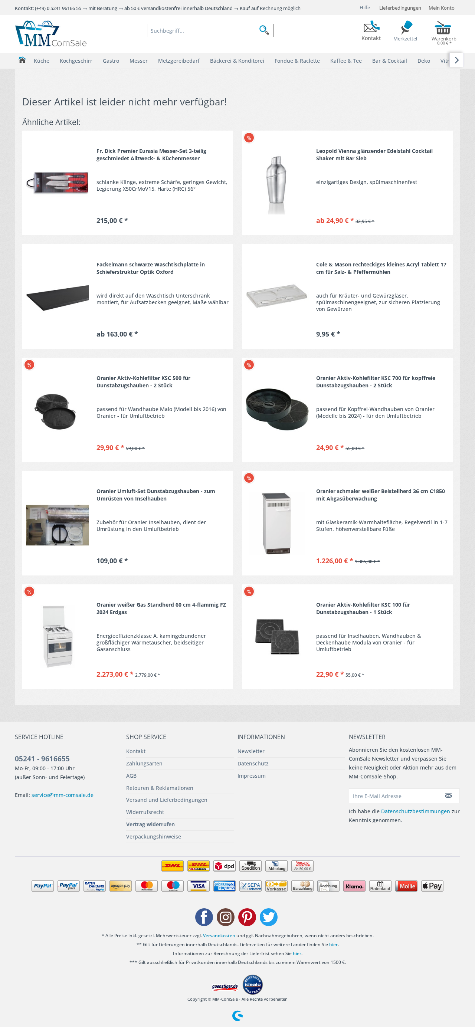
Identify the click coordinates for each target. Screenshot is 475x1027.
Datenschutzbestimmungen (415, 811)
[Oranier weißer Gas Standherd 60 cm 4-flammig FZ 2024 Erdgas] (57, 637)
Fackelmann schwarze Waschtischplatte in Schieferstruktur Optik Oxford (150, 268)
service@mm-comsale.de (63, 794)
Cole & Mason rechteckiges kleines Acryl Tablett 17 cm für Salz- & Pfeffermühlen (381, 268)
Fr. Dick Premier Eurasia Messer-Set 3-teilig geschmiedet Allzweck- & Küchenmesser (151, 154)
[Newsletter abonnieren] (449, 795)
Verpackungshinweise (153, 836)
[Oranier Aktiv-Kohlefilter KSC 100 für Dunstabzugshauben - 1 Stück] (277, 637)
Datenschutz (253, 763)
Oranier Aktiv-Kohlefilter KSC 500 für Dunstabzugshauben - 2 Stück (143, 381)
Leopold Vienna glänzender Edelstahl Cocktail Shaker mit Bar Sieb (374, 154)
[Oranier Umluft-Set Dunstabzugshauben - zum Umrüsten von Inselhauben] (57, 523)
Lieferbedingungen (400, 7)
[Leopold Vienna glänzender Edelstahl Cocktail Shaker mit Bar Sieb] (277, 183)
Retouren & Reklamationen (159, 787)
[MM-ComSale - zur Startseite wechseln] (51, 33)
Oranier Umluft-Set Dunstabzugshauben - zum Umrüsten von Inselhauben (155, 495)
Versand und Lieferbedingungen (166, 799)
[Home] (22, 60)
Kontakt (135, 751)
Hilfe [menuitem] (365, 7)
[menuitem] (210, 30)
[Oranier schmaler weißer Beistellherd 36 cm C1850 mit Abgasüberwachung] (277, 523)
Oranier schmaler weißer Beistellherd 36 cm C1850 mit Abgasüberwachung (380, 495)
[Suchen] (266, 30)
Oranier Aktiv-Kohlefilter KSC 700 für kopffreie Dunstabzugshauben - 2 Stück (375, 381)
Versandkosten (219, 935)
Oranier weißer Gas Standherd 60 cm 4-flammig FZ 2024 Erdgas (161, 608)
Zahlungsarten (144, 763)
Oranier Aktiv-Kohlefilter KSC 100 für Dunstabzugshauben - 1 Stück (363, 608)
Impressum (252, 775)
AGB (131, 775)
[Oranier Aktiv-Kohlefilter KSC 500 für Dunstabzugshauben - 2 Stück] (57, 410)
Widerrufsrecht (145, 812)
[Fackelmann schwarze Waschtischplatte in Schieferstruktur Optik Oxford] (57, 296)
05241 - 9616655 (42, 759)
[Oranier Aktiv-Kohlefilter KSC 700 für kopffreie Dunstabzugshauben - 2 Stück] (277, 410)
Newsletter (251, 751)
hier (333, 944)
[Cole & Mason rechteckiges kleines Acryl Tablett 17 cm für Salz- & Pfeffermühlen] (277, 296)
